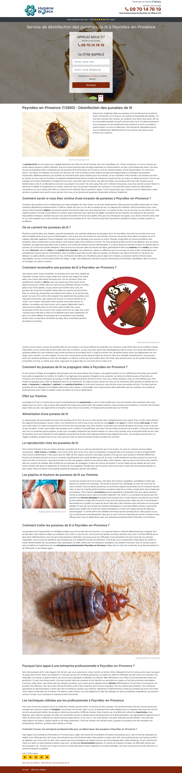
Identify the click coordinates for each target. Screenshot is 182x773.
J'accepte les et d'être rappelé (92, 77)
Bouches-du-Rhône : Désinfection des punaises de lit (45, 763)
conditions (94, 76)
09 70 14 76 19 (145, 9)
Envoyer (91, 85)
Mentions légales (38, 769)
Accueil (25, 769)
